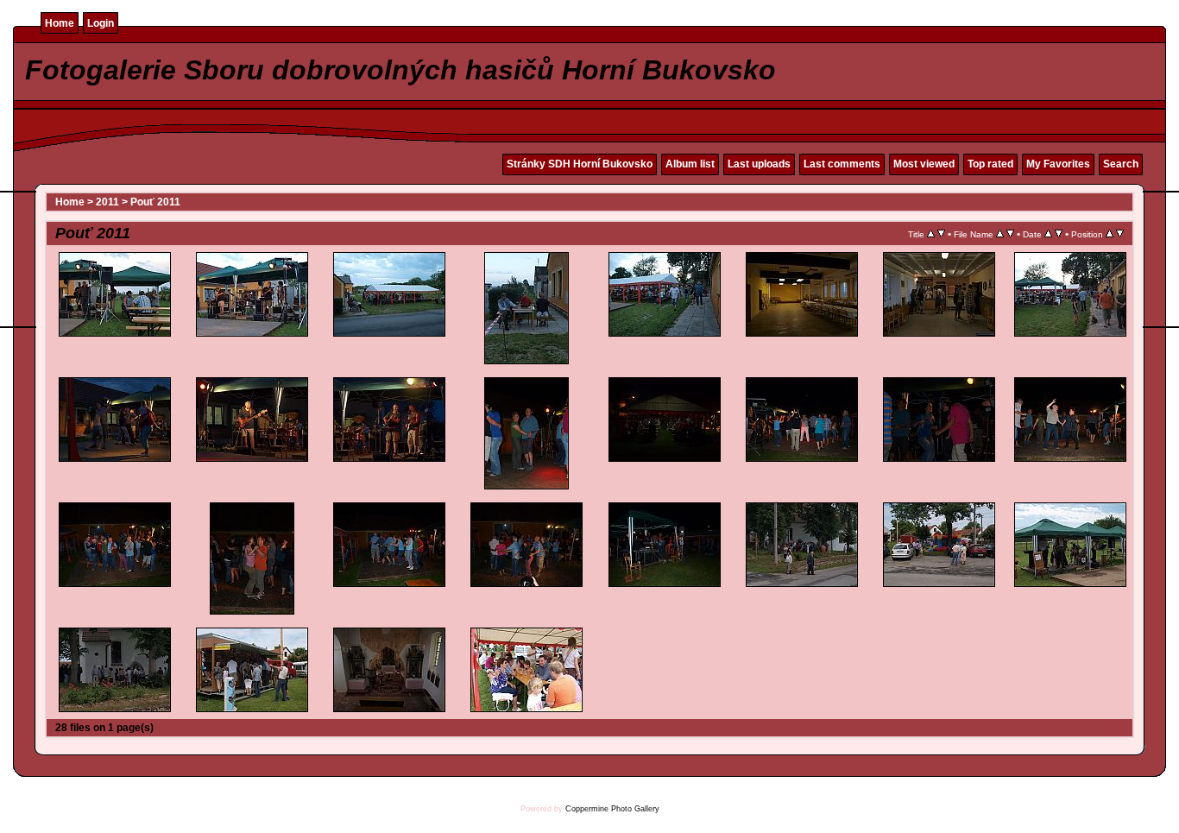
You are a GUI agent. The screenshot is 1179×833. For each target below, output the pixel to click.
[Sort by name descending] (1010, 234)
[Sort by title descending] (941, 234)
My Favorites (1058, 164)
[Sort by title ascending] (931, 234)
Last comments (842, 164)
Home (59, 23)
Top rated (990, 164)
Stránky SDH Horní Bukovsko (580, 164)
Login (100, 23)
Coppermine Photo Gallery (612, 809)
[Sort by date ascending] (1048, 234)
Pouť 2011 (155, 202)
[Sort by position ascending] (1109, 234)
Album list (690, 164)
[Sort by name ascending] (1000, 234)
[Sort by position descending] (1120, 234)
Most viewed (924, 164)
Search (1120, 164)
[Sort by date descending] (1058, 234)
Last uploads (759, 164)
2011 (107, 202)
